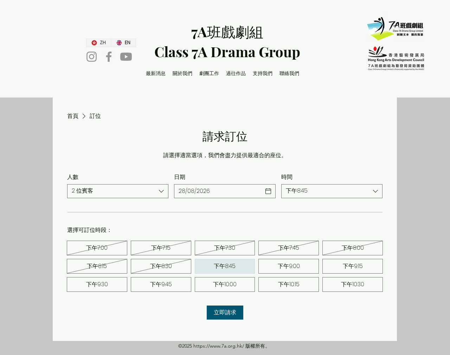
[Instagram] (91, 56)
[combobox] (117, 191)
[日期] (268, 191)
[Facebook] (109, 56)
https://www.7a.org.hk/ (218, 346)
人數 (72, 177)
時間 (286, 177)
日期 (179, 177)
